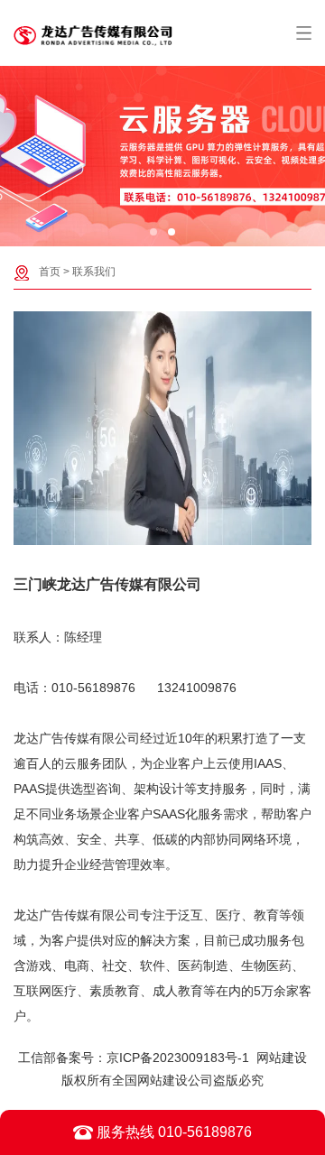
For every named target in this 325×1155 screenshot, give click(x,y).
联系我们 (94, 271)
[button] (153, 232)
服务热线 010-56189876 (172, 1132)
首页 (49, 271)
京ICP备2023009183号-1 (178, 1057)
